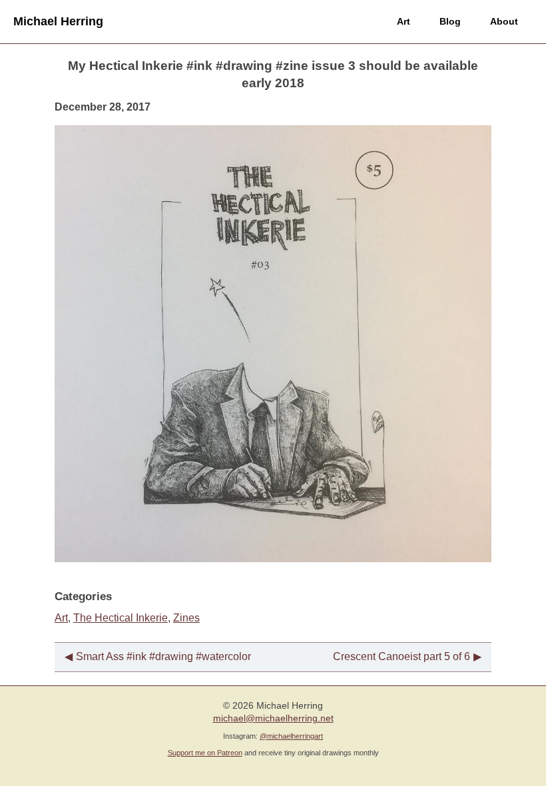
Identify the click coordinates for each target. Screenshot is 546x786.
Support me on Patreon (205, 753)
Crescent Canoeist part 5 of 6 (401, 656)
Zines (186, 617)
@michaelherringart (291, 736)
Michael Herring (58, 21)
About (504, 21)
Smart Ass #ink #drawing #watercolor (163, 656)
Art (403, 21)
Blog (450, 21)
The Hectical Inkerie (120, 617)
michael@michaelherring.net (273, 718)
